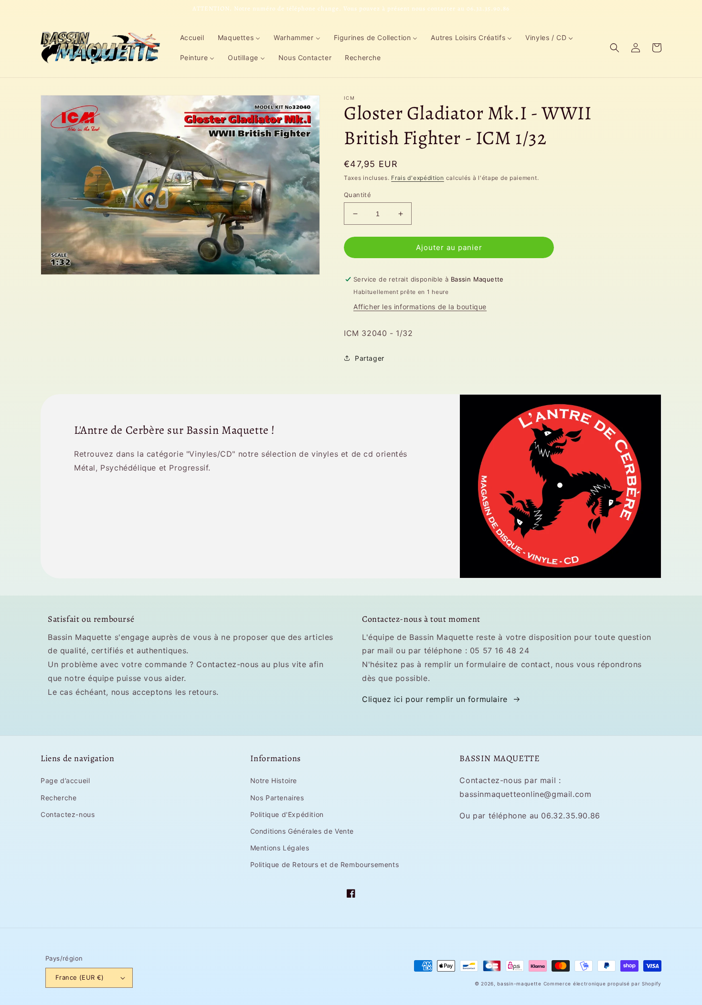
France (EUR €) (79, 977)
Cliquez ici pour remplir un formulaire (435, 699)
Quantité (357, 195)
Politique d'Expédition (287, 814)
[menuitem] (192, 38)
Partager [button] (369, 358)
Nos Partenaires (277, 798)
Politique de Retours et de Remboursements (324, 864)
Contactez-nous (68, 814)
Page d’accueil (65, 780)
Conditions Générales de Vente (302, 831)
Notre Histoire (273, 780)
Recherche (58, 798)
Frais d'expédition (417, 177)
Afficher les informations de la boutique (420, 307)
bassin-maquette (519, 983)
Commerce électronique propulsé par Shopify (602, 983)
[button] (614, 47)
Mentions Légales (279, 848)
